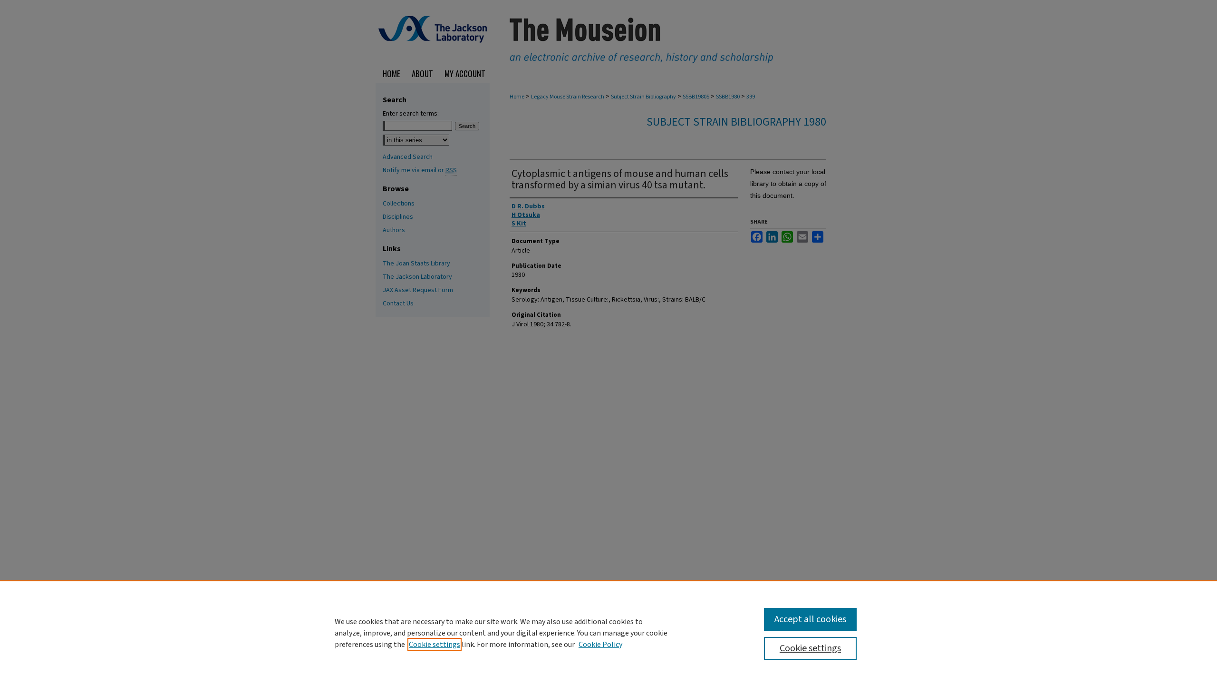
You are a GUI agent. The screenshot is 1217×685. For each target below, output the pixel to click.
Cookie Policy (600, 644)
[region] (608, 632)
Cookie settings (434, 644)
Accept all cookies (810, 619)
